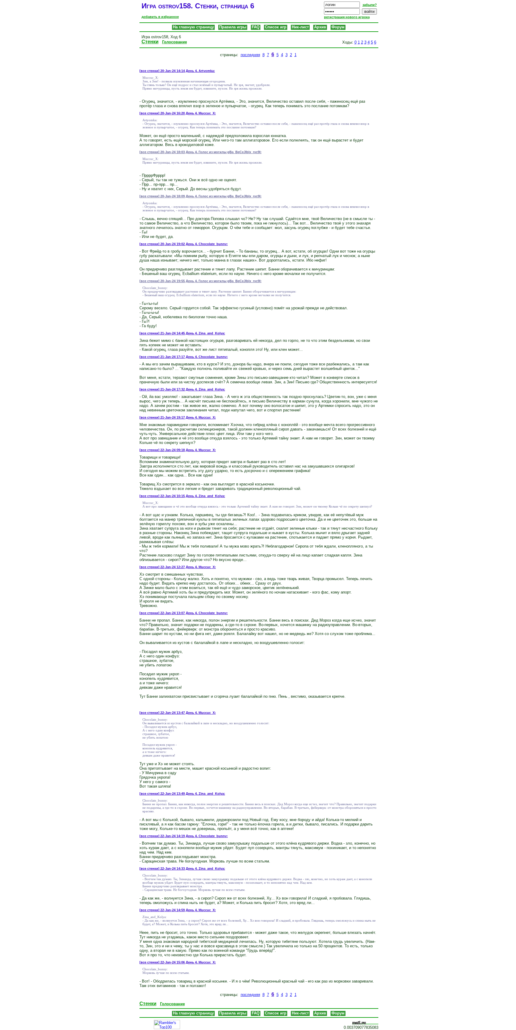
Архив (320, 27)
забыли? (370, 5)
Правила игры (232, 27)
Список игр (275, 27)
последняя (250, 55)
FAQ (255, 27)
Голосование (174, 42)
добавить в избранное (160, 17)
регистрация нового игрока (347, 17)
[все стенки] (149, 71)
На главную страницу (193, 27)
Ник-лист (300, 27)
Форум (338, 27)
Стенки (150, 41)
